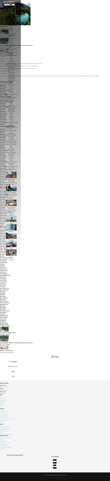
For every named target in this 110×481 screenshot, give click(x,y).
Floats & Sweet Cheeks (11, 97)
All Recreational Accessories (11, 122)
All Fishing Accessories (11, 49)
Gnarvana (11, 88)
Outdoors (2, 401)
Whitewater (11, 231)
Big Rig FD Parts (11, 66)
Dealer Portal (11, 181)
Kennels (11, 256)
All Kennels (11, 150)
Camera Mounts (11, 100)
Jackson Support (4, 415)
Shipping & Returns (5, 445)
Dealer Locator (11, 179)
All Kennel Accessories (11, 152)
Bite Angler (11, 25)
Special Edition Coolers (11, 141)
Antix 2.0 (11, 81)
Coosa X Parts (11, 70)
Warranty (11, 164)
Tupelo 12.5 (11, 117)
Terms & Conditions (5, 442)
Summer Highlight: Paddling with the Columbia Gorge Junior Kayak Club (16, 342)
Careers (11, 197)
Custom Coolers (11, 139)
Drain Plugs (11, 105)
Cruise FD (11, 121)
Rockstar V (11, 89)
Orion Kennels (11, 149)
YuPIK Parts (11, 74)
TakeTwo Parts (11, 72)
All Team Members (11, 207)
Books (11, 102)
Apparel (11, 50)
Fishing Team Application (6, 434)
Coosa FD (11, 19)
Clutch (11, 83)
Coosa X (11, 27)
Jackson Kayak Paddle (11, 24)
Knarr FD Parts (11, 75)
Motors (11, 41)
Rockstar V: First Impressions (6, 350)
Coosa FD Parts (11, 69)
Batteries (11, 42)
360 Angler (11, 34)
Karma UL (11, 91)
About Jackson (11, 184)
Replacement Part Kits (11, 106)
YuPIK (11, 31)
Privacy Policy (3, 444)
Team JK (11, 198)
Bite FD (11, 20)
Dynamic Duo (11, 85)
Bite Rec (11, 113)
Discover (2, 403)
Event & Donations (11, 195)
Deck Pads (11, 61)
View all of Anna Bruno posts (6, 352)
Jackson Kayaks (11, 80)
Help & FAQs (3, 441)
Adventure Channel (5, 429)
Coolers (11, 248)
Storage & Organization (11, 127)
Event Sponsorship (5, 417)
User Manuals (11, 163)
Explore (2, 405)
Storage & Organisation (11, 55)
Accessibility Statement (11, 169)
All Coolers (11, 138)
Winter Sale (11, 215)
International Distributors (11, 182)
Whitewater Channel (11, 210)
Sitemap (2, 448)
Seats (11, 58)
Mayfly (11, 28)
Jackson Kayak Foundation (11, 194)
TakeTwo (11, 30)
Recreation (11, 240)
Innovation (3, 414)
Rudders (11, 60)
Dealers (11, 171)
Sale (11, 147)
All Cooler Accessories (11, 144)
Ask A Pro (11, 158)
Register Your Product (11, 161)
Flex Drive (11, 44)
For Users (11, 157)
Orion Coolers (11, 136)
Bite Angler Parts (11, 63)
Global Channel (11, 211)
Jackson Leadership (11, 192)
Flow (11, 86)
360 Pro (11, 36)
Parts (11, 47)
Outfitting (11, 99)
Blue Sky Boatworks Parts (11, 64)
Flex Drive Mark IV (11, 45)
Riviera (11, 114)
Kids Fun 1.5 (11, 92)
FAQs (11, 160)
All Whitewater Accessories (11, 94)
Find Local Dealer (4, 411)
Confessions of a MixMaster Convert (8, 332)
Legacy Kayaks (11, 77)
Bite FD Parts (11, 67)
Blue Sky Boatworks (11, 33)
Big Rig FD (11, 22)
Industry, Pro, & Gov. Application (8, 418)
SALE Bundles (11, 153)
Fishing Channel (11, 208)
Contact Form (3, 393)
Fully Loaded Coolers (11, 142)
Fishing (11, 223)
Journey (11, 119)
